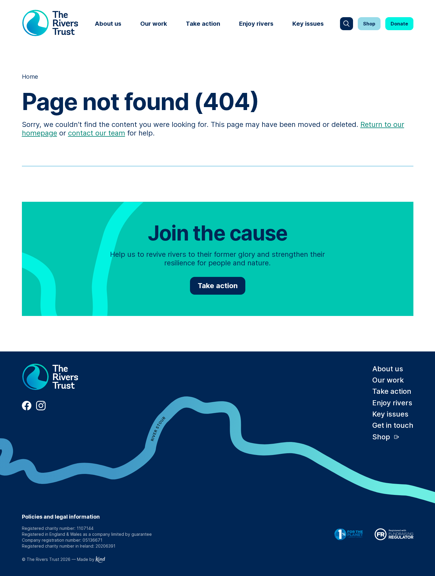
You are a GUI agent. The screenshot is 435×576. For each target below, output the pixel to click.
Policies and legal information (61, 517)
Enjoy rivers (256, 23)
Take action (203, 23)
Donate (399, 24)
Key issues (308, 23)
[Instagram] (41, 409)
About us (108, 23)
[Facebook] (26, 409)
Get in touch (392, 425)
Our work (153, 23)
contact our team (96, 133)
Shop (369, 24)
